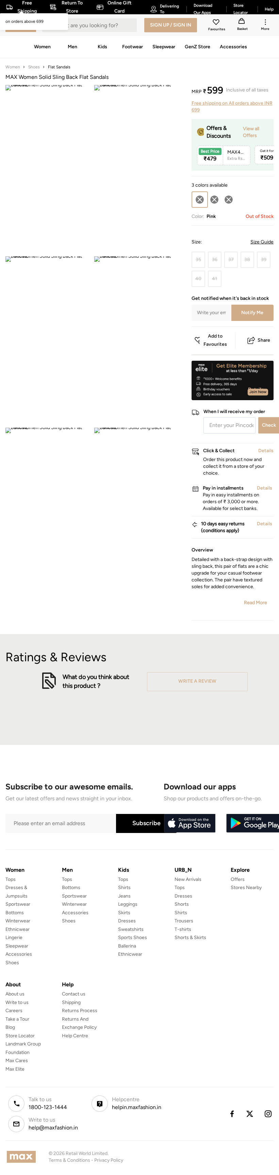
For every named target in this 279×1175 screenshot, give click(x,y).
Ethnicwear (17, 929)
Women (12, 67)
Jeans (124, 896)
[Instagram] (268, 1114)
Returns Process (79, 1011)
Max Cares (16, 1060)
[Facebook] (232, 1114)
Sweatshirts (131, 929)
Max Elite (14, 1069)
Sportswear (17, 904)
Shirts (124, 887)
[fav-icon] (217, 23)
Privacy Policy (108, 1160)
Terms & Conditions (69, 1160)
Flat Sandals (59, 67)
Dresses (127, 921)
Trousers (184, 921)
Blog (10, 1027)
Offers (238, 879)
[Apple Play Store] (189, 823)
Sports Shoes (132, 937)
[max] (23, 1157)
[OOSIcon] (214, 199)
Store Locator (20, 1036)
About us (14, 994)
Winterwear (17, 921)
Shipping (71, 1002)
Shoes (34, 67)
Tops (10, 879)
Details (256, 389)
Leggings (127, 904)
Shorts (182, 904)
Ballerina (127, 946)
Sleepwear (16, 946)
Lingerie (13, 937)
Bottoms (14, 913)
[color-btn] (214, 199)
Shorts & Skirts (190, 937)
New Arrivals (188, 879)
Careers (13, 1011)
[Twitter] (250, 1114)
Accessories (18, 954)
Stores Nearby (246, 887)
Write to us (17, 1002)
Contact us (73, 994)
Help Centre (75, 1036)
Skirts (124, 913)
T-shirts (183, 929)
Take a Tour (17, 1019)
